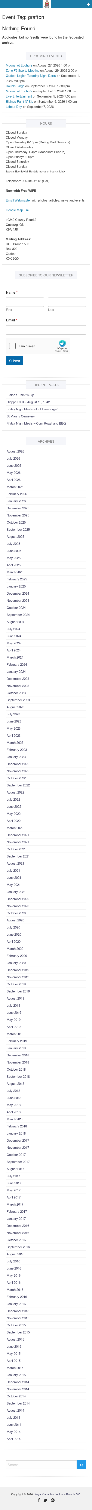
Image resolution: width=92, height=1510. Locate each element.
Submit (14, 360)
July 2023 (13, 714)
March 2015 (15, 1367)
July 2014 (13, 1417)
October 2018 (16, 1069)
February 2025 (17, 579)
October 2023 (16, 692)
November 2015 (18, 1318)
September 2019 (18, 991)
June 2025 (14, 550)
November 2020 (18, 906)
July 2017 (13, 1176)
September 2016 (18, 1247)
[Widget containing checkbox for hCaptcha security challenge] (38, 346)
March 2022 (15, 827)
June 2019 (14, 1012)
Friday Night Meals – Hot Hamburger (32, 409)
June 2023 (14, 721)
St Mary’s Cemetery (21, 416)
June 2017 (14, 1183)
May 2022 (14, 813)
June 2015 (14, 1346)
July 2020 (13, 927)
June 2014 (14, 1424)
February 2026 (17, 493)
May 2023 (14, 728)
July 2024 (13, 628)
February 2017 (17, 1211)
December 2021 (18, 835)
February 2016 (17, 1296)
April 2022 (14, 820)
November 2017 (18, 1147)
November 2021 (18, 842)
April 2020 (14, 941)
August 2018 (15, 1083)
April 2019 (14, 1026)
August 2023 (15, 707)
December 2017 (18, 1140)
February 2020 (17, 955)
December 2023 (18, 678)
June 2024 (14, 636)
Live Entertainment (19, 96)
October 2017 (16, 1154)
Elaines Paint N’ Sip (19, 101)
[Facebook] (38, 1500)
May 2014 (14, 1431)
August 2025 (15, 536)
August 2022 (15, 792)
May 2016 (14, 1275)
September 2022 (18, 785)
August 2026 (15, 451)
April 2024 (14, 650)
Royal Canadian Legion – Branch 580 (57, 1494)
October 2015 (16, 1325)
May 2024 (14, 643)
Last (51, 310)
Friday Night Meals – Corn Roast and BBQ (36, 423)
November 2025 (18, 515)
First (9, 310)
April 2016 (14, 1282)
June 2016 (14, 1268)
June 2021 (14, 877)
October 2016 (16, 1239)
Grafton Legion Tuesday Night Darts (31, 75)
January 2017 (16, 1218)
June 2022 (14, 806)
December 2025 (18, 508)
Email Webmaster (18, 200)
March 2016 (15, 1289)
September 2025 (18, 529)
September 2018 (18, 1076)
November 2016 (18, 1232)
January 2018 (16, 1133)
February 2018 (17, 1126)
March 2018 (15, 1119)
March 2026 (15, 486)
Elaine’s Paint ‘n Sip (20, 394)
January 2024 (16, 671)
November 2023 (18, 685)
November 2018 (18, 1062)
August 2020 (15, 920)
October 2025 (16, 522)
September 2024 (18, 614)
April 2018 (14, 1112)
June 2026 (14, 465)
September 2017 (18, 1161)
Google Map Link (18, 210)
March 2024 (15, 657)
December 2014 (18, 1382)
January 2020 (16, 962)
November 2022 (18, 771)
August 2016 (15, 1254)
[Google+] (53, 1500)
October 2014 (16, 1396)
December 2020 (18, 898)
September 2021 (18, 856)
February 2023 (17, 749)
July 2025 (13, 543)
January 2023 (16, 756)
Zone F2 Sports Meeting (22, 70)
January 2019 (16, 1048)
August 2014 (15, 1410)
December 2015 (18, 1310)
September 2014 (18, 1403)
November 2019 (18, 977)
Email (11, 320)
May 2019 (14, 1019)
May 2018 (14, 1104)
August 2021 (15, 863)
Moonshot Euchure (19, 65)
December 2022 (18, 763)
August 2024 (15, 621)
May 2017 (14, 1190)
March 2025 (15, 572)
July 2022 (13, 799)
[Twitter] (45, 1500)
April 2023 (14, 735)
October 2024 (16, 607)
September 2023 (18, 700)
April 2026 (14, 479)
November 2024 (18, 600)
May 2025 (14, 557)
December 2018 (18, 1055)
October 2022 (16, 778)
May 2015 (14, 1353)
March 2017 (15, 1204)
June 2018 (14, 1097)
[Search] (81, 1464)
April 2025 (14, 565)
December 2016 (18, 1225)
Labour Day (14, 106)
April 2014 (14, 1438)
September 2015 (18, 1332)
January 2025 (16, 586)
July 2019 (13, 1005)
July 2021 (13, 870)
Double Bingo (15, 86)
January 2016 (16, 1303)
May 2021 (14, 884)
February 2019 (17, 1041)
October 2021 (16, 849)
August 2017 (15, 1168)
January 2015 (16, 1374)
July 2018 (13, 1090)
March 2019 (15, 1033)
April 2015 (14, 1360)
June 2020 (14, 934)
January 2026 (16, 501)
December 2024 (18, 593)
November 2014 (18, 1389)
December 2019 (18, 969)
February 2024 (17, 664)
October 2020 (16, 913)
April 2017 (14, 1197)
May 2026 (14, 472)
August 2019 (15, 998)
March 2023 (15, 742)
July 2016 (13, 1261)
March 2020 (15, 948)
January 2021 (16, 891)
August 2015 (15, 1339)
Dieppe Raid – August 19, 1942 (28, 402)
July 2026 (13, 458)
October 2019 (16, 984)
